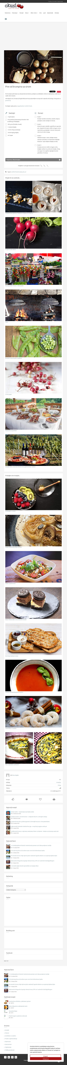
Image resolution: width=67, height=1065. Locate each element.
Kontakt (54, 1)
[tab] (33, 159)
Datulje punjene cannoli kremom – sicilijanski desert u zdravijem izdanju (29, 816)
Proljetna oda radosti (10, 249)
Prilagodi (45, 1056)
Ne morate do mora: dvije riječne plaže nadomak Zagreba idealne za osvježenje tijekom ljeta (34, 855)
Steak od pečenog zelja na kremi (13, 547)
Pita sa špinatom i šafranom (12, 764)
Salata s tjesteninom (10, 583)
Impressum (8, 1041)
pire (24, 172)
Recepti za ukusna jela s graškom (13, 358)
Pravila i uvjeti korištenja (11, 1038)
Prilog (59, 785)
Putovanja (14, 13)
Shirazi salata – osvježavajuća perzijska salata (22, 811)
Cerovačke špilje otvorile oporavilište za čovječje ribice (24, 866)
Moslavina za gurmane (11, 430)
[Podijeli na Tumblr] (47, 166)
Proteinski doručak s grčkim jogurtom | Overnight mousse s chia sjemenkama (30, 821)
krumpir (20, 172)
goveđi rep (8, 100)
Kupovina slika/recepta (13, 159)
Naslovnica (7, 13)
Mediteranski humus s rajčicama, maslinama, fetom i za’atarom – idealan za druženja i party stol (35, 831)
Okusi (26, 13)
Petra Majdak (15, 775)
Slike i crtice (34, 13)
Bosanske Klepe (13, 1011)
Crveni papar (8, 394)
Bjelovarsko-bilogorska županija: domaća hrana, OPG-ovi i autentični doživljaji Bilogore (32, 860)
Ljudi (44, 13)
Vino (40, 13)
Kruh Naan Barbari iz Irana (11, 656)
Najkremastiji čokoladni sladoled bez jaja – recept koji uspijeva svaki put (29, 826)
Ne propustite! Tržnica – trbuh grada (14, 285)
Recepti (21, 13)
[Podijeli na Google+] (41, 166)
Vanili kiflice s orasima (10, 728)
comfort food (14, 172)
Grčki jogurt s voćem (10, 511)
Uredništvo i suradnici (10, 1036)
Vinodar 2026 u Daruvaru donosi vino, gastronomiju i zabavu (20, 467)
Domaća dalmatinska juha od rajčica (14, 692)
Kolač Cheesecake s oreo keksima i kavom (15, 619)
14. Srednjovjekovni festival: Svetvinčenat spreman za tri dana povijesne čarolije (31, 845)
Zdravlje (57, 13)
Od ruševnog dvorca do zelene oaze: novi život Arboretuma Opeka (28, 850)
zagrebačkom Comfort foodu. (24, 106)
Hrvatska (58, 782)
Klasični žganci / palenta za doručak (18, 1016)
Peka (6, 322)
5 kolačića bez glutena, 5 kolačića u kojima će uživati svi (19, 213)
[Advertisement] (33, 35)
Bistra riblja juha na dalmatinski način (18, 1006)
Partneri (7, 1033)
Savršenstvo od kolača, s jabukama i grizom (20, 1001)
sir (25, 172)
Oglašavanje (60, 1)
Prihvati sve (46, 1059)
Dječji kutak (50, 13)
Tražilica (50, 1)
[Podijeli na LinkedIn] (44, 166)
